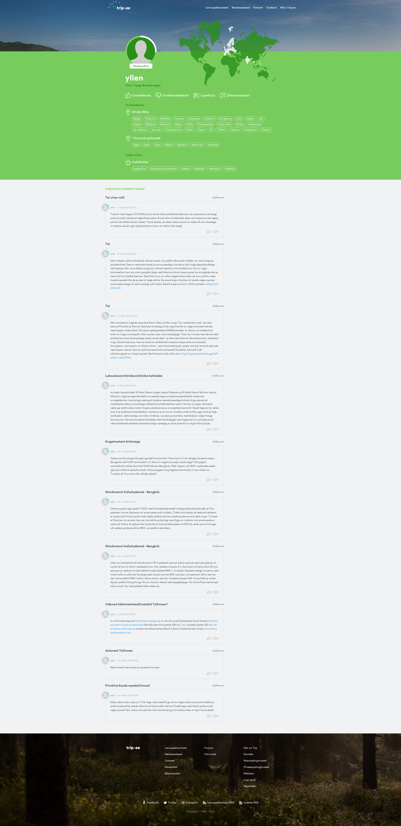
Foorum (258, 7)
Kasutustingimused (255, 760)
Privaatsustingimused (256, 767)
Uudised (271, 7)
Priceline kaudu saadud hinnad (127, 685)
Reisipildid (171, 767)
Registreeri (250, 786)
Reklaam (249, 773)
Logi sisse (249, 780)
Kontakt (248, 754)
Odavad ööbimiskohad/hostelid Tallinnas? (136, 604)
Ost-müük (210, 754)
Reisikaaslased (241, 7)
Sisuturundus (172, 773)
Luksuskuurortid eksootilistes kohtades (133, 376)
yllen (112, 207)
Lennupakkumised (217, 7)
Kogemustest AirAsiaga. (123, 441)
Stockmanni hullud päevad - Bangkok (132, 492)
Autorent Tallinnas (119, 650)
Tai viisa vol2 (114, 197)
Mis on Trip (250, 748)
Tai (107, 244)
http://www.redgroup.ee (150, 621)
